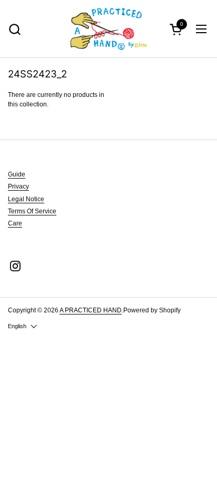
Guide (16, 174)
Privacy (18, 186)
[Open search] (14, 29)
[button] (177, 29)
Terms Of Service (32, 211)
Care (15, 223)
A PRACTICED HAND (91, 310)
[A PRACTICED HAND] (109, 29)
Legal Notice (26, 199)
